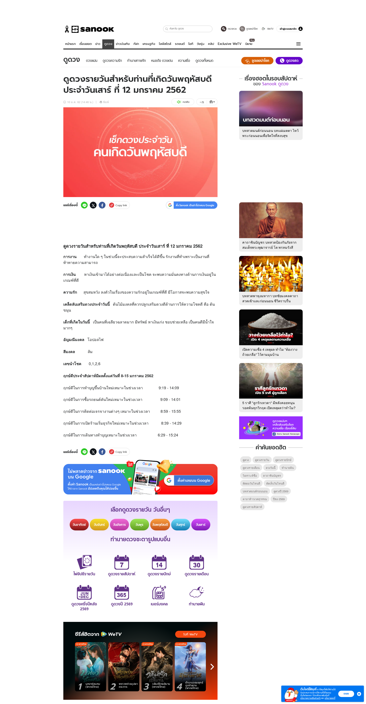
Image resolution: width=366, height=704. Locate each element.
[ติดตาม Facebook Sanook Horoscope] (271, 427)
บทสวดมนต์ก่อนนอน (255, 491)
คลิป (211, 43)
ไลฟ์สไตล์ (165, 43)
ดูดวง (108, 43)
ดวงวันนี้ (271, 468)
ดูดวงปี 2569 (281, 491)
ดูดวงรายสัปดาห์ (252, 507)
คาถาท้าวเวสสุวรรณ (255, 499)
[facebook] (102, 205)
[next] (212, 666)
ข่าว (97, 43)
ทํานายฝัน (288, 468)
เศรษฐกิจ (149, 43)
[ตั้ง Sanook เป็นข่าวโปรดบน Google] (140, 477)
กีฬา (136, 43)
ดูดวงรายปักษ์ (283, 460)
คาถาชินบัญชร (272, 475)
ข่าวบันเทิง (123, 43)
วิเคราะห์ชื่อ (250, 475)
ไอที (190, 43)
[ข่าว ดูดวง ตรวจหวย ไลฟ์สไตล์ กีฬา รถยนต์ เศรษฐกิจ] (88, 29)
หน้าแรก (70, 43)
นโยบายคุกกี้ (330, 698)
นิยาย (248, 43)
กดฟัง (186, 102)
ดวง (69, 246)
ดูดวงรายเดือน (251, 468)
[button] (166, 28)
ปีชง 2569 (279, 499)
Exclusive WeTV (229, 43)
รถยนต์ (180, 43)
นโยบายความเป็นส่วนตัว (310, 698)
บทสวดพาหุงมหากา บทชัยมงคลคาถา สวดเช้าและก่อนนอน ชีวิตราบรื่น (270, 298)
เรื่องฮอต (85, 43)
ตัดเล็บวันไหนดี (275, 483)
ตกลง (346, 693)
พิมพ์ (106, 102)
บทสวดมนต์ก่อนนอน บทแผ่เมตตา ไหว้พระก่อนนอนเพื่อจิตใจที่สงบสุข (270, 133)
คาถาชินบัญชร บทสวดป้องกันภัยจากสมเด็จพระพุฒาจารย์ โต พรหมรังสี (269, 245)
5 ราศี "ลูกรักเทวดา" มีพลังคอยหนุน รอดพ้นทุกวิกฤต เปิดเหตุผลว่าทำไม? (268, 405)
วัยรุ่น (200, 43)
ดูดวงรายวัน (262, 460)
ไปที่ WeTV (190, 634)
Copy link (121, 205)
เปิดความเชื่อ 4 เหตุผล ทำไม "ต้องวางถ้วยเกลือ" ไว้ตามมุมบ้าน (269, 352)
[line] (84, 205)
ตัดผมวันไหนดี (251, 483)
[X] (93, 205)
